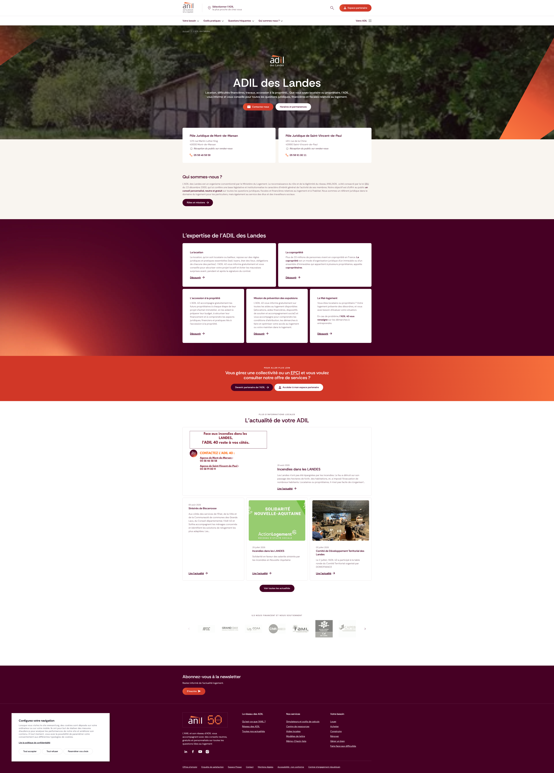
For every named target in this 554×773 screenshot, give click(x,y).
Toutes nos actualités (253, 731)
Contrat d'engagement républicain (324, 767)
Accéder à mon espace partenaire (301, 387)
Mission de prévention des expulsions (276, 298)
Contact (249, 767)
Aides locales (293, 731)
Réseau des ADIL (251, 726)
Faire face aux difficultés (343, 746)
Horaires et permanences (293, 106)
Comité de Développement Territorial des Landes (340, 552)
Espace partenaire (357, 7)
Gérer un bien (337, 741)
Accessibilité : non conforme (291, 767)
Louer (333, 721)
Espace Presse (235, 767)
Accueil (186, 31)
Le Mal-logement (327, 298)
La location (196, 252)
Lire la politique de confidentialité (34, 742)
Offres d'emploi (190, 767)
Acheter (334, 726)
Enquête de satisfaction (212, 767)
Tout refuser (52, 751)
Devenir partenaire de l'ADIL (250, 387)
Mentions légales (265, 767)
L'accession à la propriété (205, 298)
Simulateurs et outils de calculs (302, 721)
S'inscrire (192, 691)
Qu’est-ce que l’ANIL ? (254, 721)
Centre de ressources (297, 726)
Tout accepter (30, 751)
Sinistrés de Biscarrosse (203, 508)
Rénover (334, 736)
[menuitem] (364, 20)
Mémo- (296, 741)
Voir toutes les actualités (277, 588)
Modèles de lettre (295, 736)
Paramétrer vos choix (78, 751)
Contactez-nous (260, 106)
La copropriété (294, 252)
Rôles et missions (196, 202)
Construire (336, 731)
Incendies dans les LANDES (298, 469)
